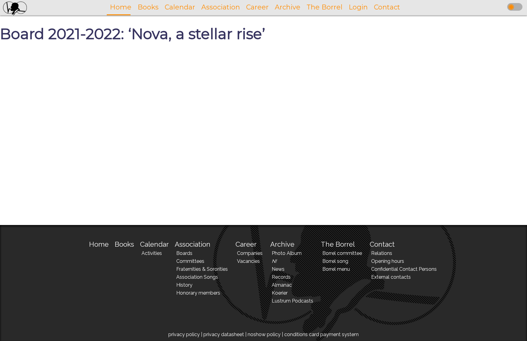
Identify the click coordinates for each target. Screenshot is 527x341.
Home (99, 244)
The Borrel (338, 244)
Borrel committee (342, 253)
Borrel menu (336, 269)
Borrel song (335, 261)
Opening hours (387, 261)
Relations (381, 253)
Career (245, 244)
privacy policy (184, 334)
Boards (184, 253)
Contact (382, 244)
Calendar (154, 244)
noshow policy (264, 334)
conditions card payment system (321, 334)
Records (281, 277)
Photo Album (287, 253)
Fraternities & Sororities (202, 269)
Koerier (280, 293)
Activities (152, 253)
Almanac (282, 285)
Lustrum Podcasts (292, 301)
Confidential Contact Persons (404, 269)
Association (192, 244)
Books (124, 244)
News (278, 269)
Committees (190, 261)
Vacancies (248, 261)
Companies (250, 253)
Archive (282, 244)
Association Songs (197, 277)
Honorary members (198, 293)
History (184, 285)
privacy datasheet (223, 334)
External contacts (391, 277)
